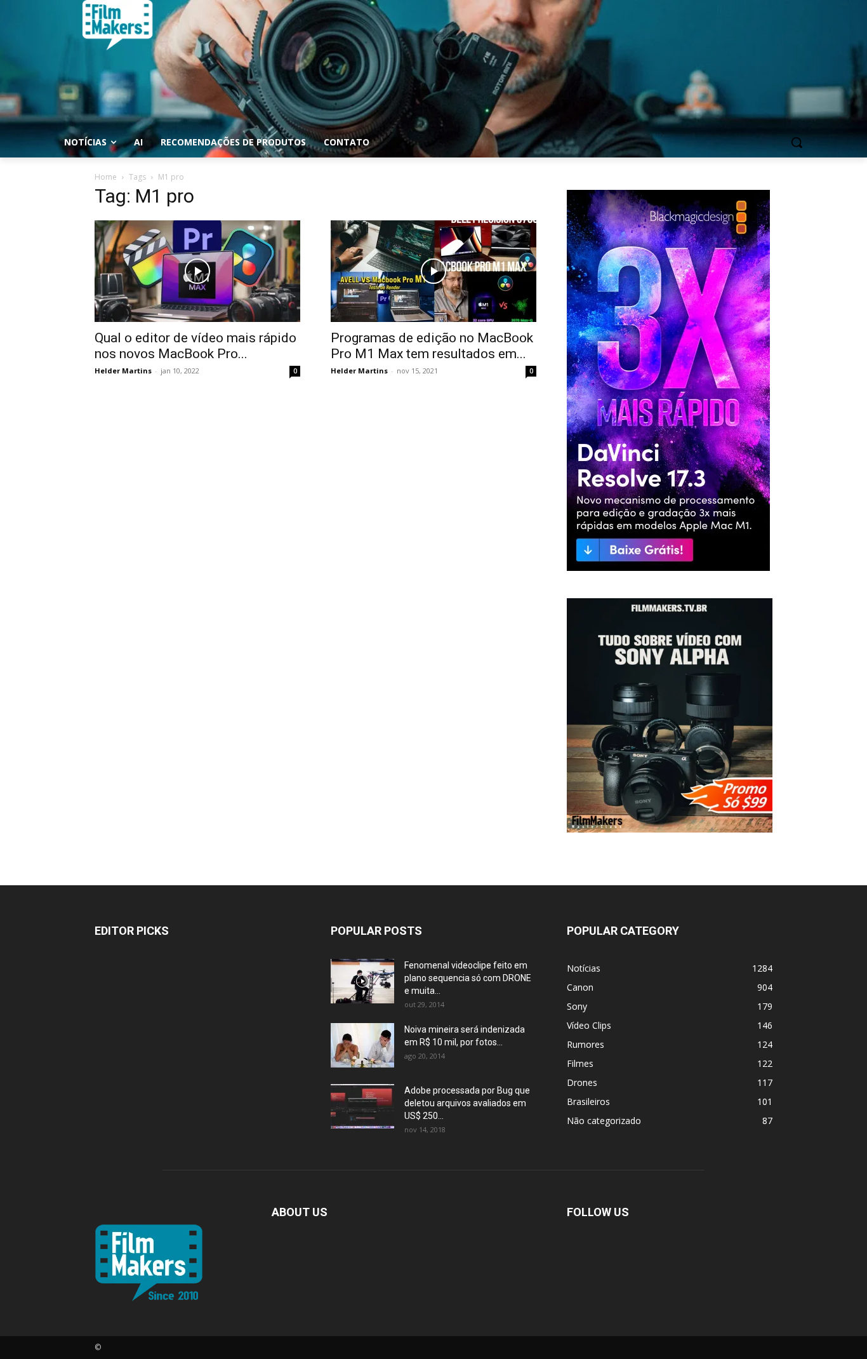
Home (106, 176)
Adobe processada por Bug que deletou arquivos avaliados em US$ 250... (467, 1103)
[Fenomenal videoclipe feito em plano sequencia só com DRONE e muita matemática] (362, 981)
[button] (796, 142)
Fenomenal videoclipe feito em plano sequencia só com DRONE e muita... (467, 978)
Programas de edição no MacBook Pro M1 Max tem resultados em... (432, 345)
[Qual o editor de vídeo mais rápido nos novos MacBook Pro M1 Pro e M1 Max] (197, 271)
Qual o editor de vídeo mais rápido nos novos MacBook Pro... (195, 345)
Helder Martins (123, 370)
